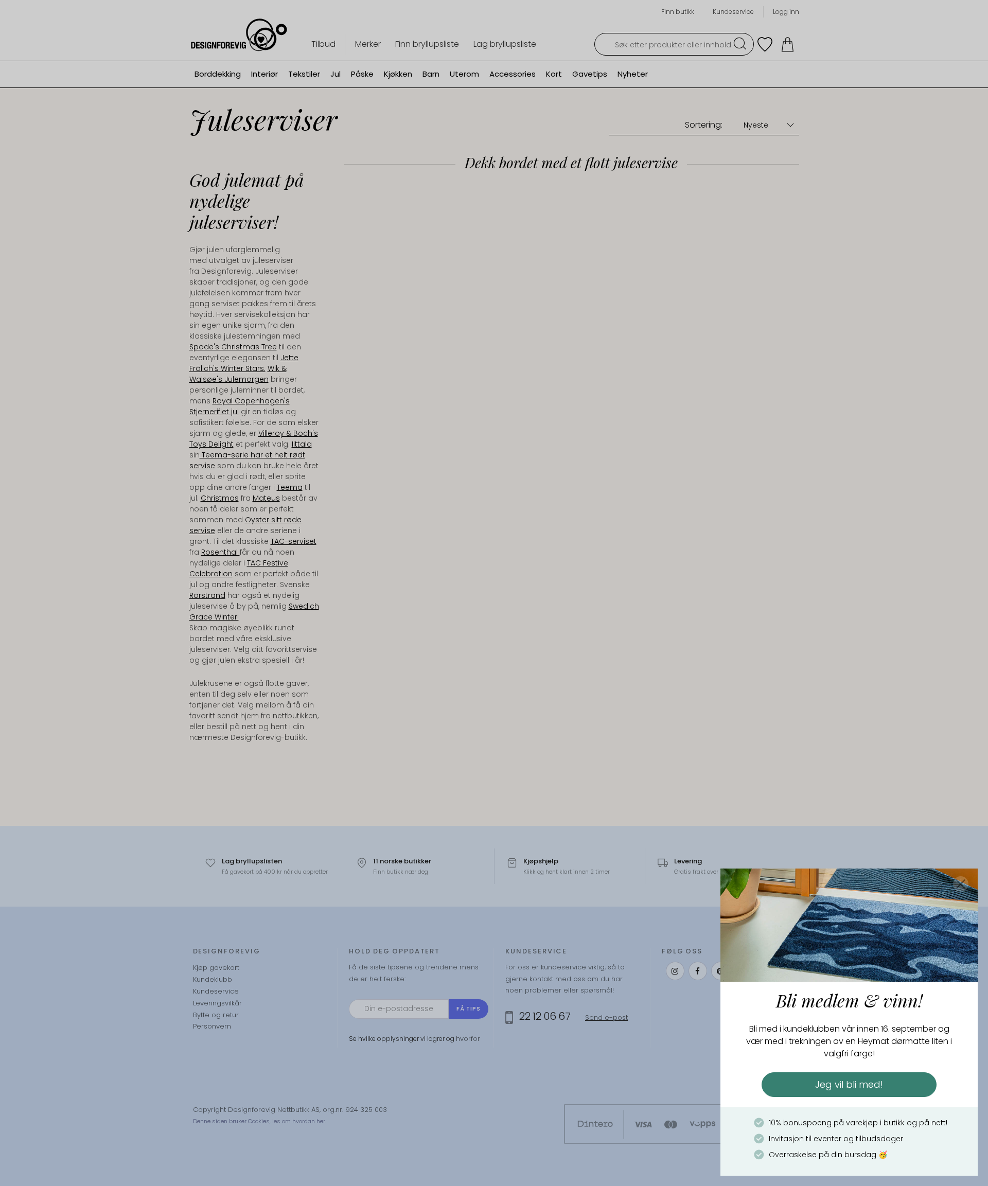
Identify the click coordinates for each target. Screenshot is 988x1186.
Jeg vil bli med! (849, 1084)
